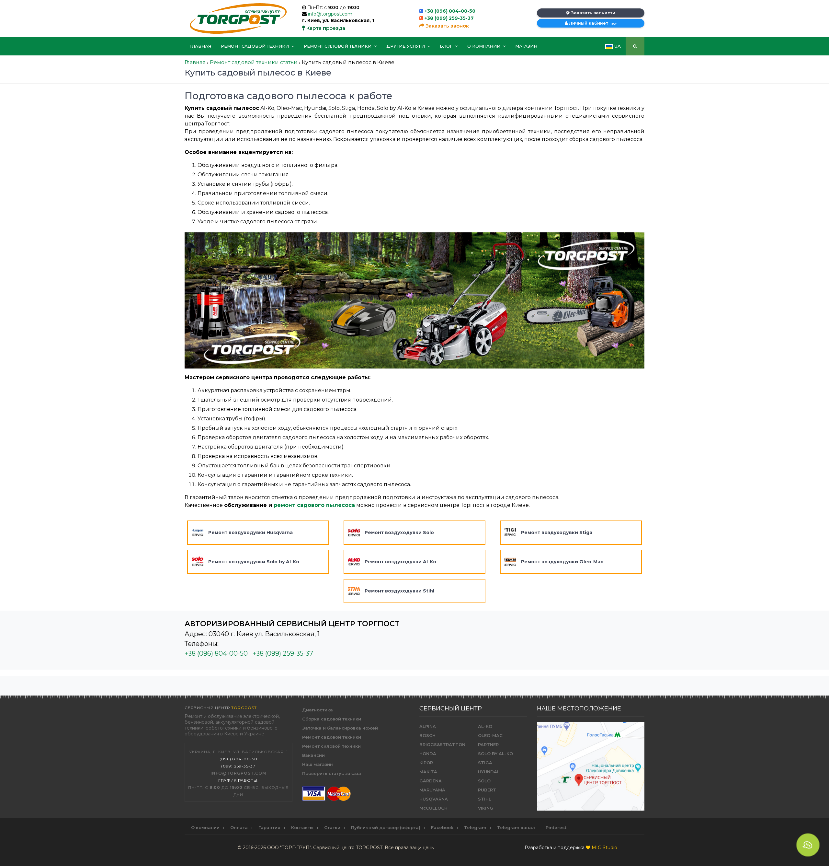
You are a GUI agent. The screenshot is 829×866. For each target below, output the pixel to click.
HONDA (427, 753)
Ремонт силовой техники (338, 46)
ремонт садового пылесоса (314, 505)
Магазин (526, 46)
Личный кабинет (592, 23)
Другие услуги (406, 46)
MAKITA (428, 771)
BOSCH (427, 735)
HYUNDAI (488, 771)
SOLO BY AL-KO (495, 753)
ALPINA (427, 726)
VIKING (485, 808)
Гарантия (269, 827)
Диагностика (317, 709)
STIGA (485, 762)
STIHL (484, 799)
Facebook (442, 827)
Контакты (302, 827)
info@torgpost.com (330, 14)
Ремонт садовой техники (255, 46)
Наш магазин (317, 764)
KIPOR (426, 762)
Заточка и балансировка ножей (340, 728)
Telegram (475, 827)
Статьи (332, 827)
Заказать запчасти (592, 12)
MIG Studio (604, 847)
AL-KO (485, 726)
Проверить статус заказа (331, 773)
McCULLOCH (433, 808)
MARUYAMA (432, 789)
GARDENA (430, 780)
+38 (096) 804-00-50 (450, 11)
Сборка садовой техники (331, 718)
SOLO (484, 780)
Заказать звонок (446, 26)
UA (617, 46)
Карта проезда (325, 28)
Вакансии (313, 755)
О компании (484, 46)
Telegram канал (516, 827)
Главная (200, 46)
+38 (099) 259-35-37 (449, 18)
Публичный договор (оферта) (385, 827)
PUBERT (487, 789)
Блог (447, 46)
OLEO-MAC (490, 735)
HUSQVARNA (433, 799)
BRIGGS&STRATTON (442, 744)
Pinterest (556, 827)
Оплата (239, 827)
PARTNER (488, 744)
